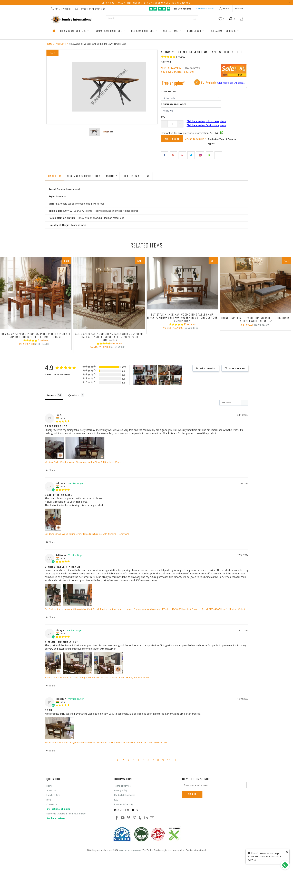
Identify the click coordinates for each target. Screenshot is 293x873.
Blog (48, 799)
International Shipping (58, 809)
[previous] (52, 87)
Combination (169, 91)
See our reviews (182, 8)
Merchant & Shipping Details (83, 176)
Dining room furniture (109, 30)
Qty (163, 117)
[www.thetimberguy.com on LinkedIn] (146, 818)
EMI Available (208, 82)
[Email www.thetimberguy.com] (152, 818)
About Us (51, 790)
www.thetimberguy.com (130, 850)
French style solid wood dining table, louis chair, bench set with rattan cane (255, 285)
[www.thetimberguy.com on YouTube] (122, 818)
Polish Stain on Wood (174, 104)
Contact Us (51, 804)
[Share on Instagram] (200, 155)
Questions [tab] (74, 395)
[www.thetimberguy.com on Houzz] (140, 818)
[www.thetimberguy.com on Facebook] (116, 818)
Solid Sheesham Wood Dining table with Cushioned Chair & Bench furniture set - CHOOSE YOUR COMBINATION (109, 293)
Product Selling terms (124, 795)
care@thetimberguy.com (92, 9)
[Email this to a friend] (218, 155)
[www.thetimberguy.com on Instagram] (134, 818)
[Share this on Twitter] (191, 155)
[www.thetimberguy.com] (75, 19)
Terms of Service (122, 786)
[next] (151, 87)
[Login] (242, 19)
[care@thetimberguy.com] (216, 133)
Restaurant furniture (223, 30)
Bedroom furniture (142, 30)
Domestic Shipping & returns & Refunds (65, 813)
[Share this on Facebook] (164, 155)
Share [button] (52, 470)
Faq (148, 176)
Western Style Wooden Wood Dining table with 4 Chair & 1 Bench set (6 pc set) (84, 462)
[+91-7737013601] (211, 133)
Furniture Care (131, 176)
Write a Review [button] (237, 368)
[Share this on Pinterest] (182, 155)
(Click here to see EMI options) (231, 83)
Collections (170, 30)
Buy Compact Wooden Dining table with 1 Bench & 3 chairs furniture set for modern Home (35, 293)
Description (54, 176)
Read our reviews (55, 818)
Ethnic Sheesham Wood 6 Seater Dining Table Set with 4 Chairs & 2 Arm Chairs (84, 677)
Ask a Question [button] (207, 368)
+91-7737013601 (63, 8)
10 (168, 760)
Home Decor (194, 30)
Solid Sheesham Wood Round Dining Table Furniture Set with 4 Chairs (80, 533)
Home (54, 31)
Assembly (111, 176)
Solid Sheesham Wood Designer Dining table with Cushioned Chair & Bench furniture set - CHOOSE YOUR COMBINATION (106, 742)
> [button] (176, 760)
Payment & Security (123, 804)
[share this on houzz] (209, 155)
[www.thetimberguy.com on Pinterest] (128, 818)
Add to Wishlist (197, 139)
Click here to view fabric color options (206, 125)
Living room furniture (73, 30)
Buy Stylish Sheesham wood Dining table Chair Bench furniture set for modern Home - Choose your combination (182, 283)
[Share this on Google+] (173, 155)
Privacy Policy (120, 790)
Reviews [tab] (51, 395)
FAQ (116, 799)
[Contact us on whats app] (221, 133)
